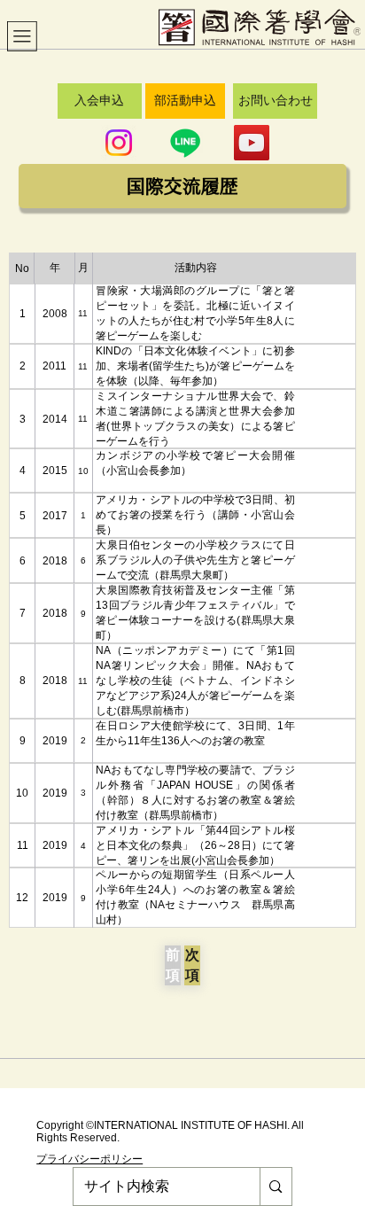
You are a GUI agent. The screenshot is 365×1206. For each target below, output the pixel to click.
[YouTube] (251, 142)
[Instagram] (118, 142)
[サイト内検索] (275, 1186)
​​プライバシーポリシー (89, 1159)
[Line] (185, 142)
